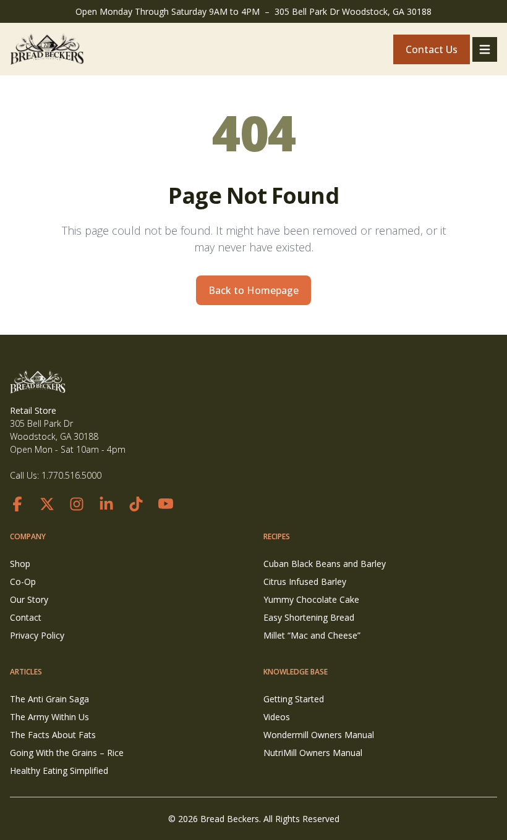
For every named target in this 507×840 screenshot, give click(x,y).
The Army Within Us (49, 717)
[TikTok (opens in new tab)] (136, 504)
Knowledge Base (295, 671)
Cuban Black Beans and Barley (324, 563)
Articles (26, 671)
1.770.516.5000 (71, 475)
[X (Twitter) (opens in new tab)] (47, 504)
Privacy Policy (37, 635)
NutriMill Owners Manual (312, 752)
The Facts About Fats (53, 735)
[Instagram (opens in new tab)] (76, 504)
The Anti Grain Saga (49, 699)
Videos (276, 717)
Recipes (276, 536)
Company (28, 536)
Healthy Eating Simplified (59, 770)
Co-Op (23, 581)
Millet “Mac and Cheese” (311, 635)
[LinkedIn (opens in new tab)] (106, 504)
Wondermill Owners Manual (318, 735)
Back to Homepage (253, 290)
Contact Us (432, 49)
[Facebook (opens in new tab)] (17, 504)
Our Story (29, 599)
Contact (25, 617)
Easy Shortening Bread (308, 617)
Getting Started (293, 699)
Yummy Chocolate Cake (311, 599)
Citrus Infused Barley (304, 581)
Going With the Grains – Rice (67, 752)
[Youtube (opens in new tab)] (165, 504)
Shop (20, 563)
